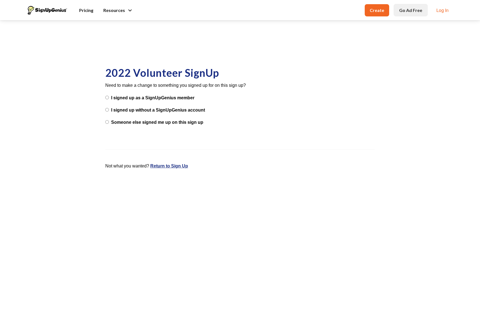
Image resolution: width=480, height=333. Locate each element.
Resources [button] (114, 10)
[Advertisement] (240, 39)
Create (377, 10)
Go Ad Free (410, 10)
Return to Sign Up (169, 166)
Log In (442, 10)
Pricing (86, 10)
